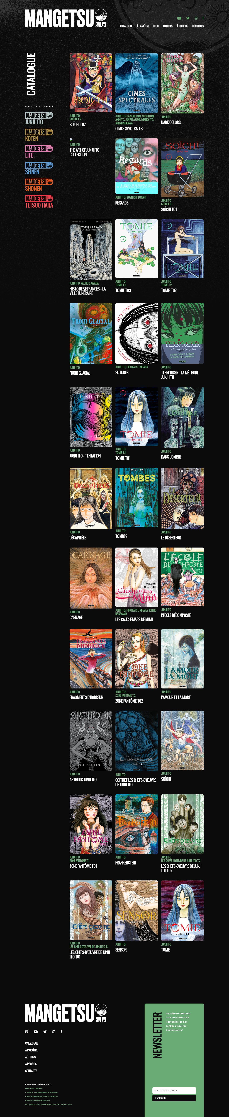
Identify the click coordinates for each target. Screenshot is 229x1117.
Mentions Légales (33, 1088)
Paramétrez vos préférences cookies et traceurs (48, 1104)
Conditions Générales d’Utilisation (41, 1092)
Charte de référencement (37, 1101)
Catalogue (126, 26)
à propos (182, 26)
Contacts (198, 26)
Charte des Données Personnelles (41, 1096)
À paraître (143, 26)
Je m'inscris (160, 1098)
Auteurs (168, 26)
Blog (156, 26)
